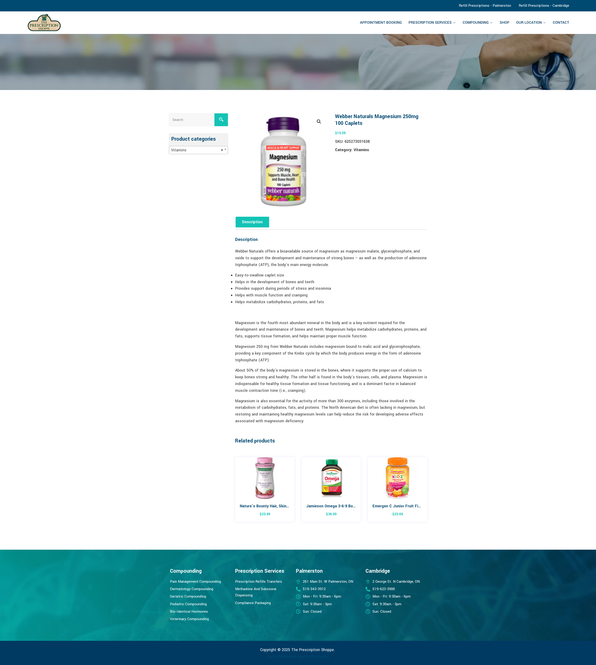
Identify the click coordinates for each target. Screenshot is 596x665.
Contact (561, 22)
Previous (234, 491)
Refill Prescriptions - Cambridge (544, 5)
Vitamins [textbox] (197, 150)
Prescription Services (430, 22)
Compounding (476, 22)
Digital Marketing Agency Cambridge (298, 656)
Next (427, 491)
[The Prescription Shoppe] (92, 22)
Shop (504, 22)
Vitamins (361, 150)
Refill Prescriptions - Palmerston (485, 5)
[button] (319, 121)
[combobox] (198, 150)
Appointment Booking (381, 22)
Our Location (529, 22)
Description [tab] (252, 222)
